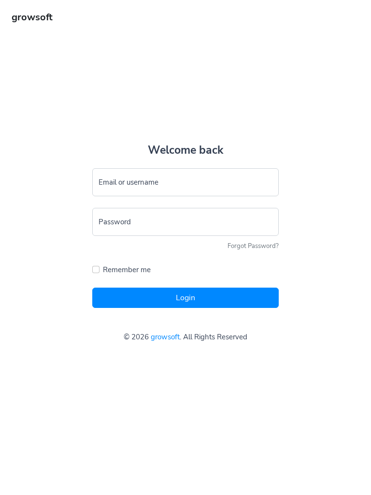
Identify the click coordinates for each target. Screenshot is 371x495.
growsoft (165, 337)
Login (185, 297)
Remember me (127, 270)
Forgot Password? (253, 246)
